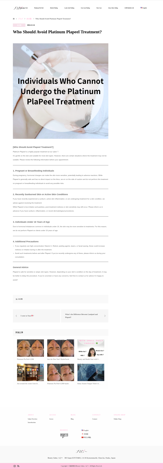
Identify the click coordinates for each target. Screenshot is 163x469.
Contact (94, 419)
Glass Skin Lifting (113, 8)
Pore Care (99, 8)
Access (51, 419)
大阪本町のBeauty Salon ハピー (79, 466)
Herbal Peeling (54, 8)
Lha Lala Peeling (85, 8)
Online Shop (117, 419)
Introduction (32, 422)
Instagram (14, 465)
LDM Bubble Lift (129, 8)
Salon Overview (32, 419)
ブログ (20, 19)
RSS (18, 465)
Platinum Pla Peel (38, 8)
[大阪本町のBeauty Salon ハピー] (81, 452)
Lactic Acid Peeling (69, 8)
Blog (72, 419)
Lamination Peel (23, 8)
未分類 (19, 25)
